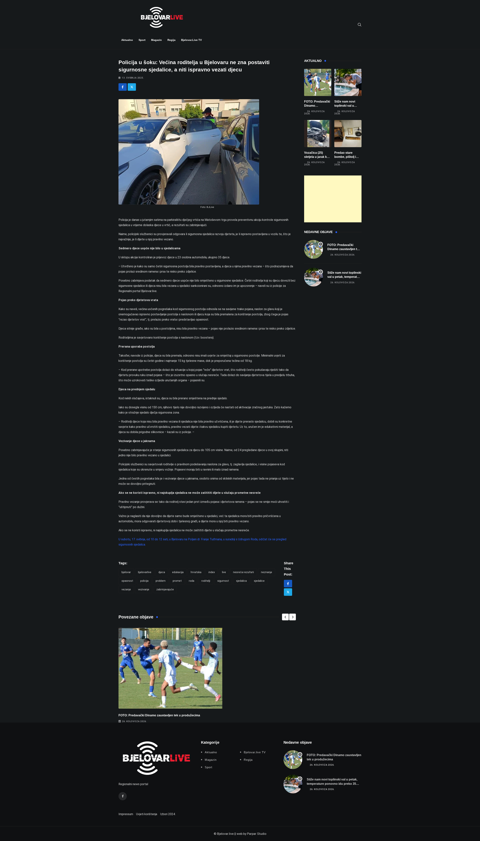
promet (177, 580)
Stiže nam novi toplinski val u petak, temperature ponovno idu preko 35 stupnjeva (332, 783)
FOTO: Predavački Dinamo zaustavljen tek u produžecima (159, 715)
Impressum (125, 814)
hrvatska (196, 572)
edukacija (178, 572)
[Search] (360, 24)
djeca (161, 572)
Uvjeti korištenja (146, 814)
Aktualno (127, 39)
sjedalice (259, 580)
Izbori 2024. (168, 814)
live (224, 572)
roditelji (205, 580)
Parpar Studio (256, 834)
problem (161, 580)
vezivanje (143, 589)
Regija (171, 39)
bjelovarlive (144, 572)
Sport (142, 39)
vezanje (126, 589)
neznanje (266, 572)
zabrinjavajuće (165, 589)
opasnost (127, 580)
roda (191, 580)
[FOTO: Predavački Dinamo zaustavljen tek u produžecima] (317, 82)
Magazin (156, 39)
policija (144, 580)
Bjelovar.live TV (191, 39)
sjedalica (241, 580)
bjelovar (126, 572)
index (211, 572)
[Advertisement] (333, 198)
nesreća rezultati (243, 572)
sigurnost (223, 580)
